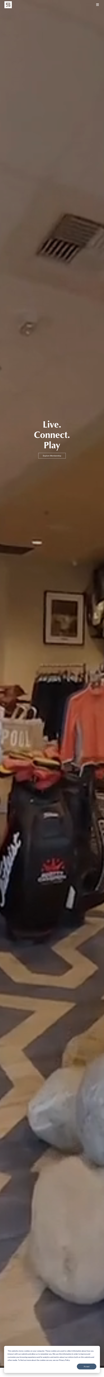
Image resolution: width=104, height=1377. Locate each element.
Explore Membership (52, 455)
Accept (87, 1366)
